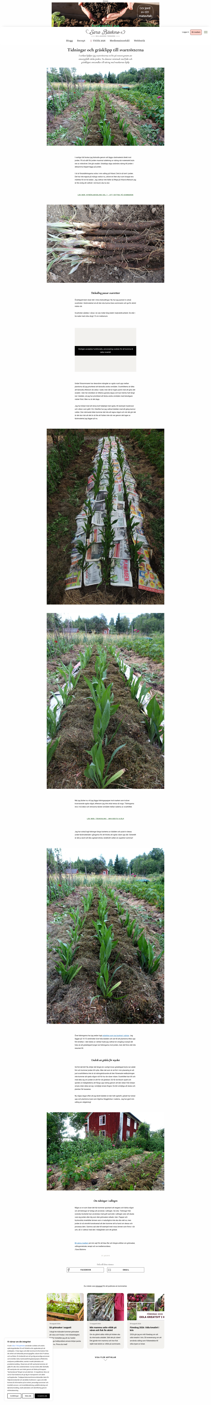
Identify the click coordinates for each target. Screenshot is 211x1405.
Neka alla (28, 1396)
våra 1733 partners (18, 1346)
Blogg (69, 40)
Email (126, 1270)
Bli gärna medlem (81, 1243)
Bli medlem (196, 32)
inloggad (99, 1286)
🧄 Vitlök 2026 (97, 40)
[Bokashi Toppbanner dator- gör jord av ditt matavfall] (105, 15)
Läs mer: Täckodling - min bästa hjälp (105, 819)
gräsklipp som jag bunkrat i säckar (115, 1036)
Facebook (86, 1270)
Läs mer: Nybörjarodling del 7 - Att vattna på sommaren (105, 195)
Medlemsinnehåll (120, 40)
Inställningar (14, 1396)
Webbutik (139, 40)
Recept (81, 40)
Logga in (185, 32)
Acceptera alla (42, 1396)
